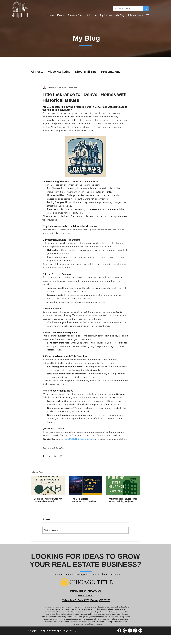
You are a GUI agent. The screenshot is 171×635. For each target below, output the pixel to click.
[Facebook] (119, 630)
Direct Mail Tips (86, 71)
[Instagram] (125, 630)
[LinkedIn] (130, 630)
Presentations (110, 71)
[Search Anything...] (145, 8)
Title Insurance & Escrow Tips (53, 448)
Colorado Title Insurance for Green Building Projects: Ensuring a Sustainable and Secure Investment (123, 500)
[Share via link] (61, 456)
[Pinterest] (135, 630)
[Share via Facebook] (43, 456)
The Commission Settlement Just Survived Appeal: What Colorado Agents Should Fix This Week (84, 500)
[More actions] (127, 87)
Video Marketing (59, 71)
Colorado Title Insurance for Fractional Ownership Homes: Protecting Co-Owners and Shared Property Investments (48, 500)
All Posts (37, 71)
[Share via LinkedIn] (55, 456)
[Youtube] (140, 630)
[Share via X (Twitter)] (49, 456)
